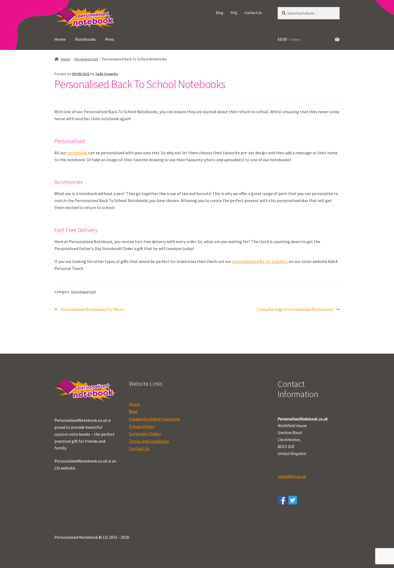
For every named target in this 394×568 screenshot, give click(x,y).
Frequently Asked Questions (154, 419)
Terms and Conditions (149, 441)
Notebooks (85, 39)
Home (60, 39)
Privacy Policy (141, 426)
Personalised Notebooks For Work (91, 309)
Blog (219, 12)
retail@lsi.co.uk (292, 476)
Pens (109, 39)
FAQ (234, 12)
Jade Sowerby (106, 73)
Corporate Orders (145, 433)
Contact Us (253, 12)
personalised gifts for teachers (260, 261)
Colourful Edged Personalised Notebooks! (295, 309)
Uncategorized (86, 59)
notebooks (77, 152)
